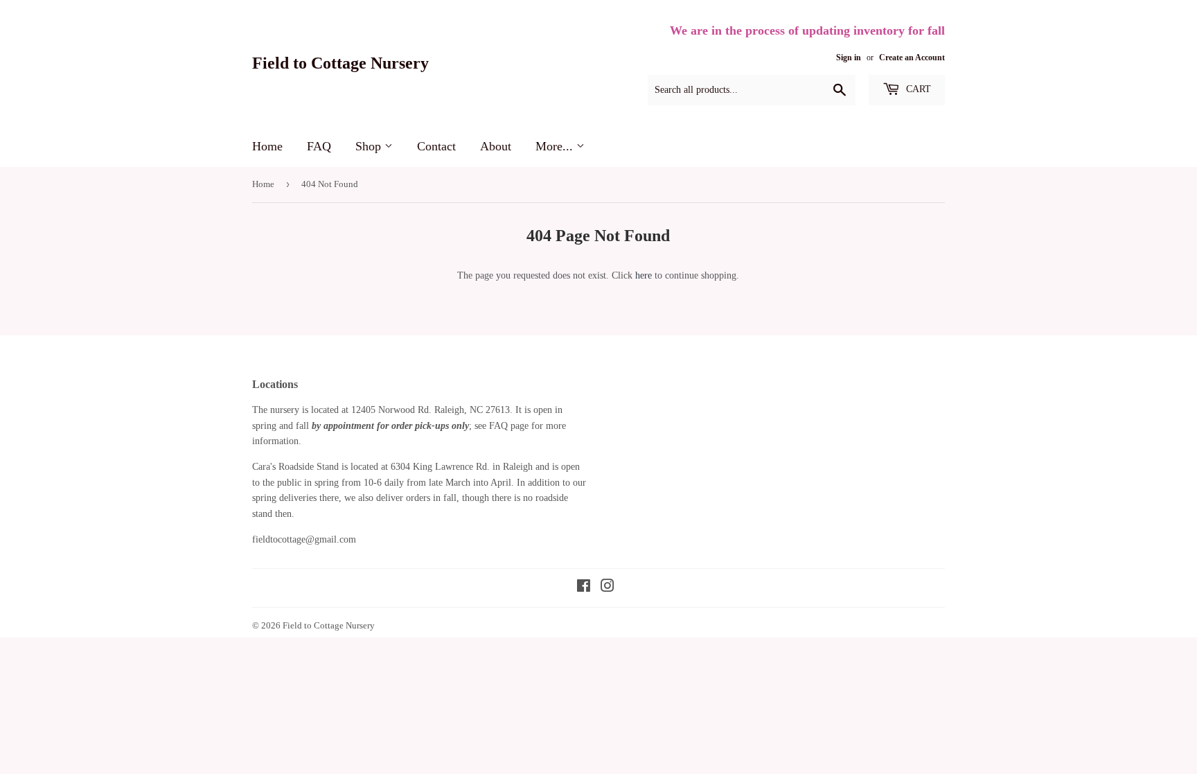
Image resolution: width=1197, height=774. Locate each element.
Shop (369, 146)
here (643, 275)
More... (555, 146)
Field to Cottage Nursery (340, 62)
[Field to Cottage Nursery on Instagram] (607, 588)
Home (267, 146)
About (495, 146)
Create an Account (912, 57)
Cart (917, 89)
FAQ (319, 146)
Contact (436, 146)
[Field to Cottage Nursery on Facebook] (583, 588)
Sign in (848, 57)
